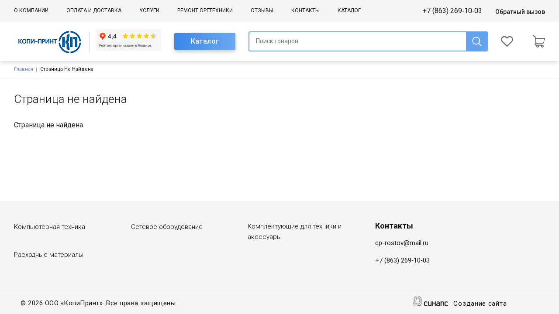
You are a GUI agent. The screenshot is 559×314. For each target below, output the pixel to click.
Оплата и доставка (93, 10)
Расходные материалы (48, 255)
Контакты (305, 10)
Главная (23, 69)
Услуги (149, 10)
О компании (31, 10)
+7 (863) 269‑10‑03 (452, 11)
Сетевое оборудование (167, 227)
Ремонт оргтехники (205, 10)
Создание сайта (480, 303)
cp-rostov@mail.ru (401, 243)
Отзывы (262, 10)
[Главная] (55, 41)
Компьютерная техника (49, 227)
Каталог (349, 10)
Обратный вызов (520, 11)
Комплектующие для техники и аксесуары (295, 231)
